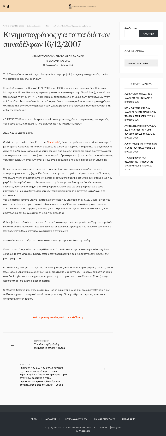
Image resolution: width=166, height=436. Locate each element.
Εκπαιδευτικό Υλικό (104, 419)
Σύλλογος (50, 419)
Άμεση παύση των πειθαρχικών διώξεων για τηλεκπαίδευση (138, 161)
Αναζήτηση (130, 28)
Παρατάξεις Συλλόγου (75, 419)
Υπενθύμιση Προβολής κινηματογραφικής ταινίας (49, 344)
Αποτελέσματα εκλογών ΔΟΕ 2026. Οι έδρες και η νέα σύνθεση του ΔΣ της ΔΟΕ (140, 130)
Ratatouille (53, 142)
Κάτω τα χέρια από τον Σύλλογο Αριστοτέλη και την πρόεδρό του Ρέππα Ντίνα (140, 112)
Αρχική (34, 419)
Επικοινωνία (128, 419)
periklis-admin (18, 26)
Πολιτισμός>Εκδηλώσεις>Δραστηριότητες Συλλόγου (72, 26)
